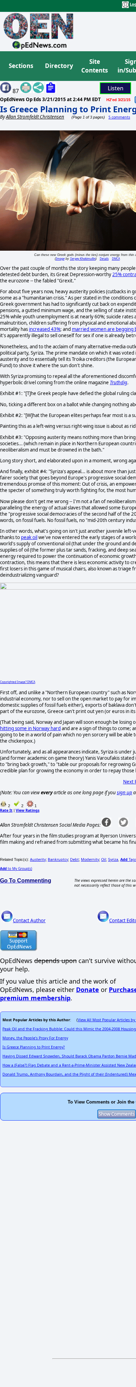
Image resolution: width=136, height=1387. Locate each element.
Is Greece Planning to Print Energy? (33, 1047)
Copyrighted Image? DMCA (17, 682)
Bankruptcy (58, 859)
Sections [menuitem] (21, 66)
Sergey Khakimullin (83, 258)
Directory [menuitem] (58, 66)
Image (60, 258)
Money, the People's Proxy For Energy (35, 1038)
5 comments (119, 117)
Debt (74, 859)
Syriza (113, 859)
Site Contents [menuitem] (94, 66)
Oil (103, 859)
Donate (87, 989)
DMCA (116, 258)
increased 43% (44, 329)
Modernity (90, 859)
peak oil (29, 537)
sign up (124, 792)
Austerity (38, 859)
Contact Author (29, 920)
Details (104, 258)
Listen (115, 88)
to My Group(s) (16, 868)
